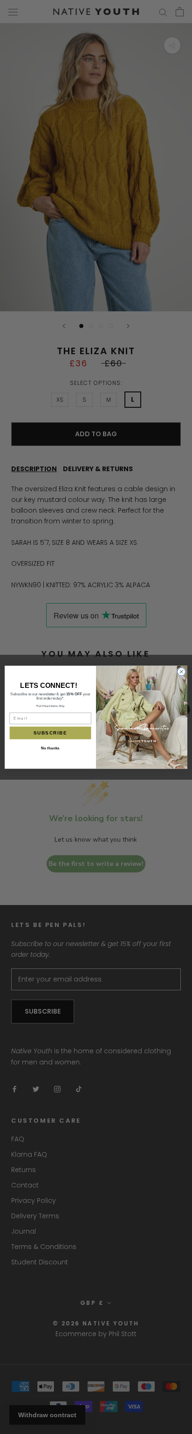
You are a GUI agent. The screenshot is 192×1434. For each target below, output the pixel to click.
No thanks (50, 748)
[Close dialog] (181, 671)
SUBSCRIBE (50, 732)
